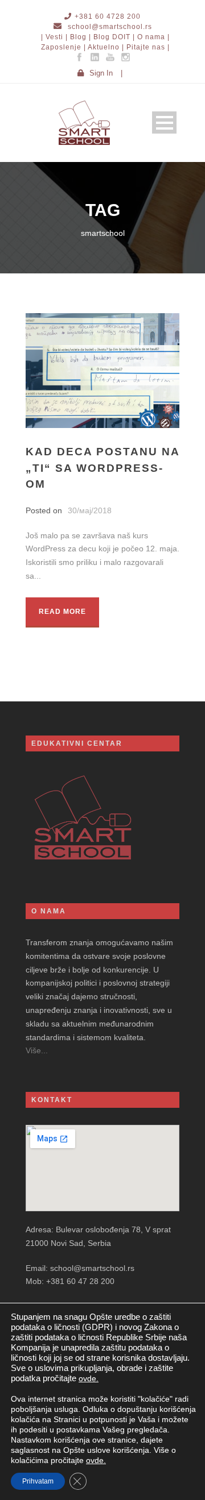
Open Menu (164, 122)
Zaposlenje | (63, 47)
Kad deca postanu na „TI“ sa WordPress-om (102, 468)
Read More (62, 612)
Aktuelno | (106, 47)
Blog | (80, 37)
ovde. (89, 1378)
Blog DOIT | (114, 37)
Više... (37, 1050)
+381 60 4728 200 (108, 16)
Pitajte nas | (148, 47)
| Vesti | (54, 37)
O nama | (153, 37)
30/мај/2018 (90, 510)
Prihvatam (38, 1481)
